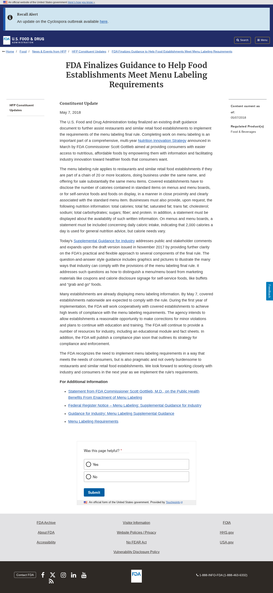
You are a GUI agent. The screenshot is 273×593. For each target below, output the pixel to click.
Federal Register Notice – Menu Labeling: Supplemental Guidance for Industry (134, 405)
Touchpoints (173, 502)
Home (10, 51)
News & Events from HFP (49, 51)
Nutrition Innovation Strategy (162, 140)
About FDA (46, 532)
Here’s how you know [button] (80, 2)
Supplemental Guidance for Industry (104, 241)
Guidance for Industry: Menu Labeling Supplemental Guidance (121, 413)
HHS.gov (227, 532)
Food (23, 51)
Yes (95, 464)
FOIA (227, 523)
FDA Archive (46, 523)
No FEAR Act (136, 542)
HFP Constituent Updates (89, 51)
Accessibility (46, 542)
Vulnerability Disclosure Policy (136, 552)
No (95, 476)
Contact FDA (25, 575)
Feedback (269, 291)
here (103, 21)
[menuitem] (248, 113)
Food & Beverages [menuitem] (243, 131)
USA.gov (227, 542)
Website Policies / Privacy (136, 532)
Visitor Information (136, 523)
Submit (94, 492)
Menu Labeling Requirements (93, 421)
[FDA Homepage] (23, 40)
